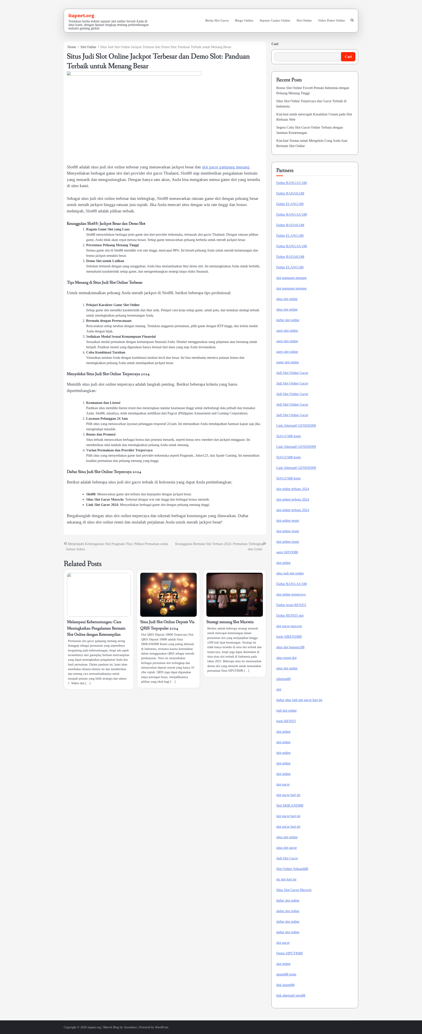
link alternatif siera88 (290, 995)
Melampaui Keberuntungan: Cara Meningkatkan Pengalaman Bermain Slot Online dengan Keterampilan (96, 628)
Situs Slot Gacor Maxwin (293, 890)
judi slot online (286, 710)
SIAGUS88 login (288, 436)
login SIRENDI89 (289, 636)
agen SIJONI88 (287, 552)
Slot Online (304, 20)
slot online (283, 563)
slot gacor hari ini (288, 795)
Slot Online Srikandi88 (292, 869)
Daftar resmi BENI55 (291, 605)
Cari (274, 44)
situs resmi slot (286, 658)
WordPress (161, 1027)
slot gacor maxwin (289, 626)
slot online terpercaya (291, 594)
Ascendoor (130, 1027)
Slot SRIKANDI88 (289, 805)
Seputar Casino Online (275, 20)
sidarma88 (283, 679)
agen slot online (287, 330)
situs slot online (287, 299)
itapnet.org (81, 15)
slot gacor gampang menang (225, 167)
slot (278, 689)
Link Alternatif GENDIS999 (296, 425)
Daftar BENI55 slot (290, 615)
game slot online (287, 362)
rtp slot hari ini (286, 879)
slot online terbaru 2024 (292, 489)
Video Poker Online (331, 20)
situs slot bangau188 (290, 647)
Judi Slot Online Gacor (292, 373)
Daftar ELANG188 (290, 204)
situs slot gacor (286, 848)
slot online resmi (287, 520)
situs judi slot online (290, 573)
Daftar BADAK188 (290, 193)
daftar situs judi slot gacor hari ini (299, 700)
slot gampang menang (291, 278)
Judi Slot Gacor (287, 858)
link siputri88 (285, 985)
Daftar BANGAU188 (291, 183)
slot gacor (283, 784)
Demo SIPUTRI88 (289, 953)
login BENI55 (286, 721)
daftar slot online (287, 320)
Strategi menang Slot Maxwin (230, 622)
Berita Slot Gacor (217, 20)
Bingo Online (244, 20)
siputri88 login (286, 974)
